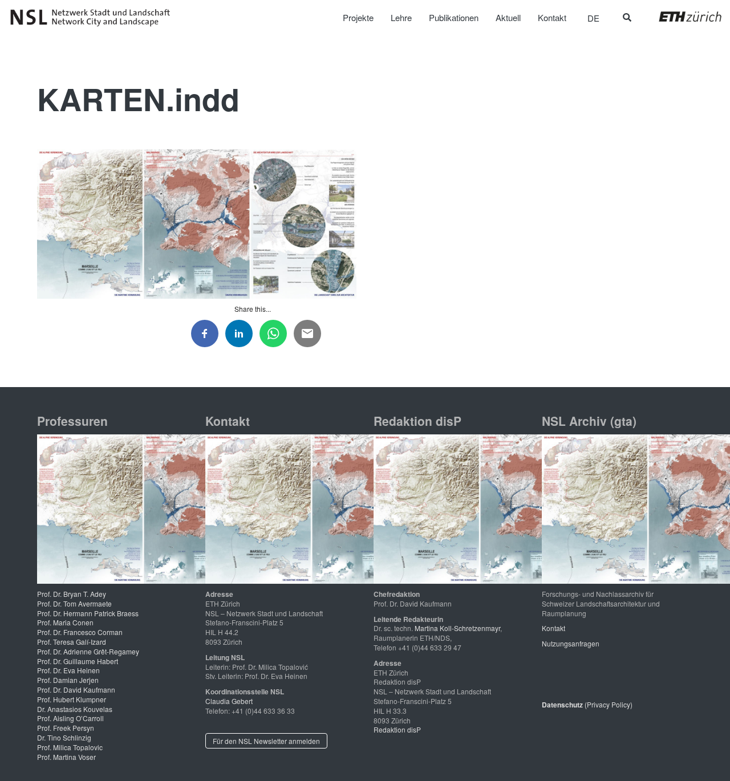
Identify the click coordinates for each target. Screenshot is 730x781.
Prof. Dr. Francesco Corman (80, 632)
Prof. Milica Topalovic (70, 747)
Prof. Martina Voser (66, 757)
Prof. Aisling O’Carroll (70, 718)
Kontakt (553, 628)
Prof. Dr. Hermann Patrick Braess (88, 613)
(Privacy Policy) (587, 704)
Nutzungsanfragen (570, 643)
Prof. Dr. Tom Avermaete (74, 603)
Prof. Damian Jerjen (68, 680)
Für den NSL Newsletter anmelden (266, 741)
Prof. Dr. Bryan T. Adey (71, 594)
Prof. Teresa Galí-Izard (71, 641)
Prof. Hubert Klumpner (71, 699)
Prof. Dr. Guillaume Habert (77, 661)
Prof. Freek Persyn (65, 728)
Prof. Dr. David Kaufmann (76, 689)
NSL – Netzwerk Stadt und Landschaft (94, 17)
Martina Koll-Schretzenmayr (457, 628)
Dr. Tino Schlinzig (64, 737)
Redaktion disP (397, 729)
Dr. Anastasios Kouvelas (74, 709)
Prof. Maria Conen (65, 622)
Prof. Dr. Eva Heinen (68, 670)
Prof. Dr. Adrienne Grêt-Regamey (88, 651)
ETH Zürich (681, 16)
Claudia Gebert (229, 701)
